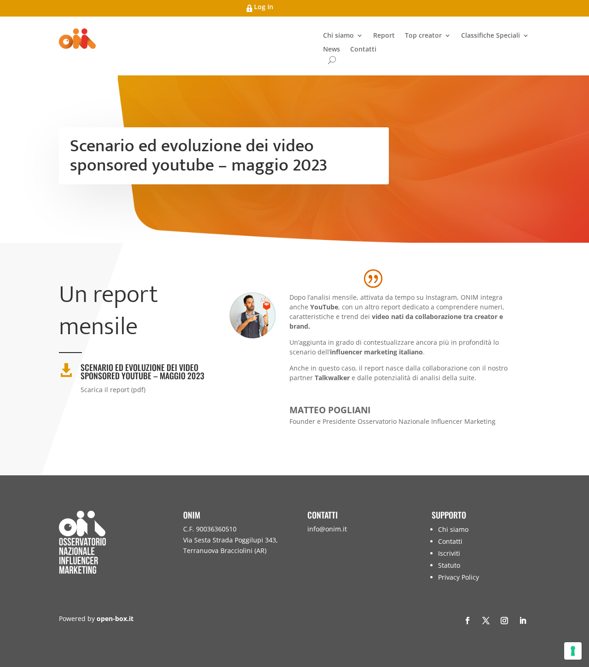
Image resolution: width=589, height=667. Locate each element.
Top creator (423, 36)
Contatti (363, 49)
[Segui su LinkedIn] (522, 620)
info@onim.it (327, 528)
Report (384, 36)
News (331, 49)
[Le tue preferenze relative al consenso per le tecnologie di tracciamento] (573, 651)
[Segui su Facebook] (467, 620)
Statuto (449, 565)
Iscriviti (449, 553)
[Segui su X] (486, 620)
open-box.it (115, 618)
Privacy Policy (458, 577)
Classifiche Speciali (490, 36)
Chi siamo (338, 36)
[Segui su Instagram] (504, 620)
